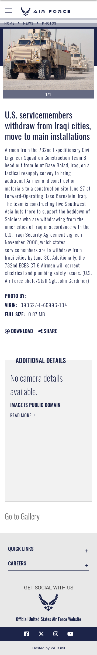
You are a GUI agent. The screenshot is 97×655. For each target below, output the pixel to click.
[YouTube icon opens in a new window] (70, 634)
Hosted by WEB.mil (48, 648)
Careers (17, 563)
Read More (21, 415)
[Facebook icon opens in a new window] (27, 634)
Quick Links (20, 548)
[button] (9, 11)
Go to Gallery (22, 516)
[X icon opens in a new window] (41, 634)
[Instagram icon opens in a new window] (56, 634)
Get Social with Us (48, 588)
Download (21, 330)
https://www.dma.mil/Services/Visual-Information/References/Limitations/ (43, 491)
